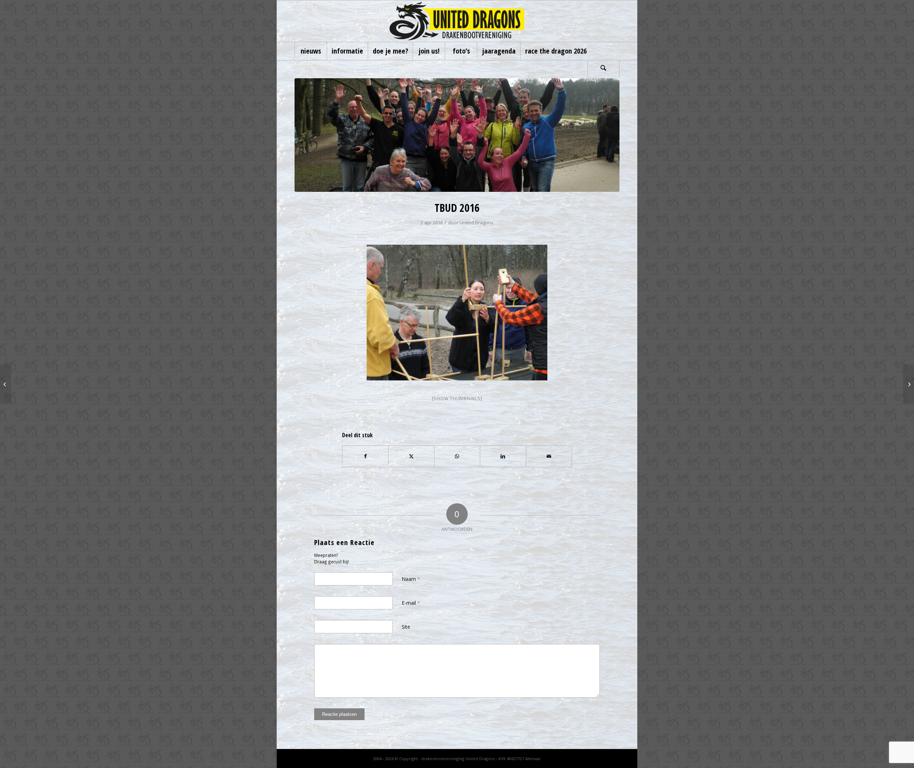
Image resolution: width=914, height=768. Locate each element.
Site (406, 626)
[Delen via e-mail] (549, 456)
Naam (411, 578)
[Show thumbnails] (457, 398)
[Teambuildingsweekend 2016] (908, 384)
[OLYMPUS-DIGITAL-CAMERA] (457, 135)
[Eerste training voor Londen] (5, 384)
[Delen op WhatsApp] (457, 456)
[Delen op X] (411, 456)
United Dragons (476, 222)
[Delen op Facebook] (365, 456)
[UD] (457, 21)
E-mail (411, 602)
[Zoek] (603, 69)
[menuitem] (311, 51)
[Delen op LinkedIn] (503, 456)
